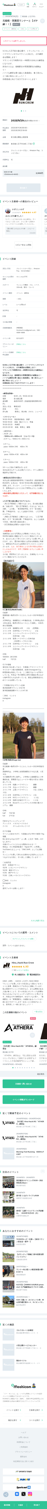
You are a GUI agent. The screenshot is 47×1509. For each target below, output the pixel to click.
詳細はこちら (21, 344)
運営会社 (23, 1457)
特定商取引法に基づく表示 (23, 1461)
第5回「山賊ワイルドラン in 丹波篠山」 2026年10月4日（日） (29, 1212)
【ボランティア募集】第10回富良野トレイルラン (30, 1255)
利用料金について (23, 1442)
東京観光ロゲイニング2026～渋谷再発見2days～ (29, 1181)
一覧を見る (38, 1012)
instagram (7, 698)
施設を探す (12, 1420)
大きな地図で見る (37, 920)
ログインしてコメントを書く (24, 939)
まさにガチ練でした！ (14, 216)
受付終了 (37, 1505)
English (21, 4)
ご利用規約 (23, 1447)
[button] (21, 110)
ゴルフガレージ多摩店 (24, 1330)
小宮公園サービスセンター (26, 1345)
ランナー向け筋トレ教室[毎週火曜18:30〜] (29, 1270)
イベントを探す (12, 1410)
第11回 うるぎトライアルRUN (27, 1195)
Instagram (7, 883)
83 (21, 970)
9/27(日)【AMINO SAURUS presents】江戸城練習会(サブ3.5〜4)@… (30, 1286)
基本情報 (7, 1505)
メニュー (41, 6)
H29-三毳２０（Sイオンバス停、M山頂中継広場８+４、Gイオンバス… (30, 1301)
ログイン (34, 6)
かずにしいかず (18, 209)
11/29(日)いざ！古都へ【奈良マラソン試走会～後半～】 (30, 1240)
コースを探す (34, 1420)
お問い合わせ (23, 1437)
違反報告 (40, 1074)
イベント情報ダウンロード (23, 1099)
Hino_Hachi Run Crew (23, 963)
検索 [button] (28, 6)
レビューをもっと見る (23, 245)
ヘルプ (23, 1432)
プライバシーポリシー (23, 1452)
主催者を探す (34, 1410)
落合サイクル (21, 1360)
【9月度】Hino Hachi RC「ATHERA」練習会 (30, 1122)
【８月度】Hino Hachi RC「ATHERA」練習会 (29, 1138)
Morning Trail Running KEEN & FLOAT (30, 1153)
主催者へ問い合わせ (23, 1084)
